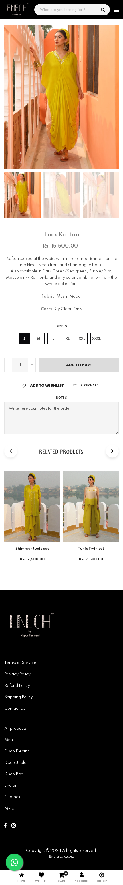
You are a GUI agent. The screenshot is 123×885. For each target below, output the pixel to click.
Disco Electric (17, 751)
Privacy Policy (17, 674)
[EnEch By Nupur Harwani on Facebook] (5, 826)
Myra (9, 808)
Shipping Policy (18, 697)
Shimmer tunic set (32, 549)
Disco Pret (13, 774)
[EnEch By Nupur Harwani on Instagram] (13, 826)
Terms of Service (20, 663)
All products (15, 729)
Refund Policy (17, 686)
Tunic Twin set (91, 549)
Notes (61, 397)
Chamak (12, 797)
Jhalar (10, 786)
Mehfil (9, 740)
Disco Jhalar (16, 763)
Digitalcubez (63, 856)
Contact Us (14, 709)
